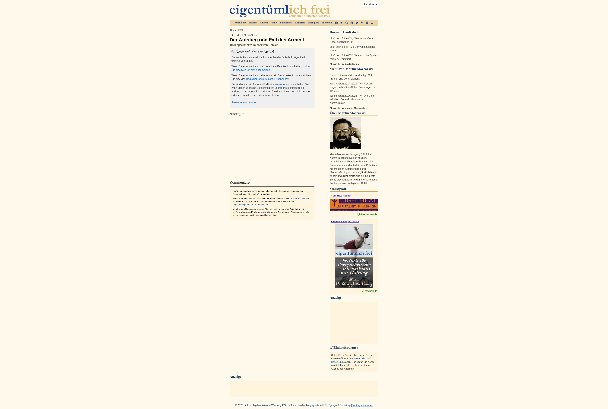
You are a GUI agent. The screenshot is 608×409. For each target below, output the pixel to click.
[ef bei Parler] (362, 23)
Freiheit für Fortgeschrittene (345, 221)
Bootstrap (345, 405)
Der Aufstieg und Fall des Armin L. (268, 38)
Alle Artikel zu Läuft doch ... (344, 64)
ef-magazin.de (369, 291)
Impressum (327, 23)
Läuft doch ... (353, 32)
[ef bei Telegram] (357, 23)
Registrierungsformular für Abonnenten (267, 79)
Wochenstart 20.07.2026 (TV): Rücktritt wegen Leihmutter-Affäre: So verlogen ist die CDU (352, 87)
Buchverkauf (286, 23)
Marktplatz (313, 23)
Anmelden (370, 4)
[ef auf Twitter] (341, 23)
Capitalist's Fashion (341, 195)
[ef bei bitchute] (372, 23)
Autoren (264, 23)
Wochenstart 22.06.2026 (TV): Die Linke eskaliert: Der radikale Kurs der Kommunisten (352, 99)
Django (333, 405)
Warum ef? (240, 23)
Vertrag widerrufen (362, 405)
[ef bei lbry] (367, 23)
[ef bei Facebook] (336, 23)
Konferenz (300, 23)
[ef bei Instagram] (347, 23)
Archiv (274, 23)
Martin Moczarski (352, 113)
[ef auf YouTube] (352, 23)
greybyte (314, 405)
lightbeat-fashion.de (367, 214)
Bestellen (253, 23)
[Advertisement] (272, 147)
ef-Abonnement (285, 84)
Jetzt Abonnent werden (244, 102)
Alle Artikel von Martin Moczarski (347, 108)
